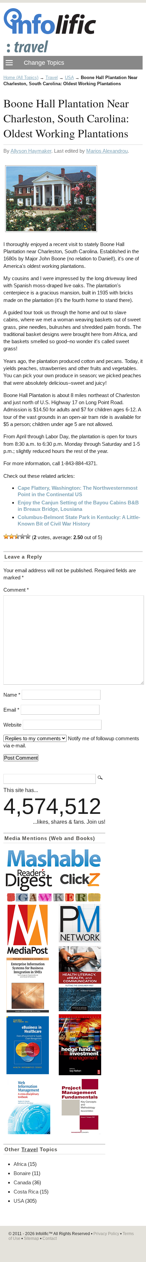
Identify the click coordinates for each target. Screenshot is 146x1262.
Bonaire (22, 1173)
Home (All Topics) (20, 77)
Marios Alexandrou (107, 151)
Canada (22, 1182)
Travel (51, 77)
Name (11, 695)
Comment (16, 590)
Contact (49, 1238)
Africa (20, 1164)
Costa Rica (26, 1192)
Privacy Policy (106, 1233)
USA (69, 77)
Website (12, 725)
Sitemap (31, 1238)
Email (11, 710)
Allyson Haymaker (31, 151)
